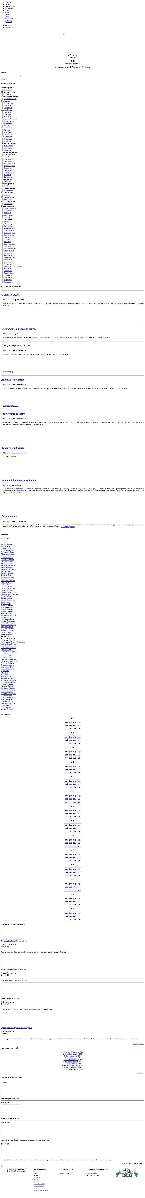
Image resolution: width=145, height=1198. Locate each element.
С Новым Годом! (10, 294)
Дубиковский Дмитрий (9, 594)
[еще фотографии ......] (10, 372)
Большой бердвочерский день (18, 480)
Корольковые (8, 255)
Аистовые (7, 117)
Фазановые (8, 141)
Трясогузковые (9, 230)
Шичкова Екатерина (8, 694)
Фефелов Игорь (6, 676)
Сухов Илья (5, 671)
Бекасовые (7, 168)
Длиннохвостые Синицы (13, 266)
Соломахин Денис (7, 667)
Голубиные (8, 186)
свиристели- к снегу (13, 413)
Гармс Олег (5, 584)
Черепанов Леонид (8, 690)
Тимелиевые (8, 262)
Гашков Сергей (6, 586)
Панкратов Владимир (9, 646)
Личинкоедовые (9, 233)
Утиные (6, 125)
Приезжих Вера (6, 657)
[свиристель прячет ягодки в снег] (2, 440)
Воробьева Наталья (8, 581)
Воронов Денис (6, 583)
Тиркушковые (9, 170)
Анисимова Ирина (7, 552)
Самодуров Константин (9, 661)
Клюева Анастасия (8, 621)
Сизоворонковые (10, 208)
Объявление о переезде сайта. (18, 328)
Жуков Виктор (6, 604)
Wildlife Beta (5, 546)
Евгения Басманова (8, 600)
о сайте (7, 4)
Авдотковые (8, 159)
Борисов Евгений (7, 567)
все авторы (5, 538)
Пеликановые (9, 103)
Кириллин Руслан (7, 617)
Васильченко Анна (7, 577)
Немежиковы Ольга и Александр (13, 642)
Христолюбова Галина (9, 682)
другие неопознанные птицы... (133, 1163)
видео (7, 10)
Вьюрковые (8, 280)
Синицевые (8, 271)
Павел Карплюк (71, 1056)
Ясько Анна (5, 705)
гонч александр (6, 707)
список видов (10, 6)
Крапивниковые (9, 248)
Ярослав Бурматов (71, 1062)
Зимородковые (9, 210)
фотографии (9, 8)
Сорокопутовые (9, 235)
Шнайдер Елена (6, 696)
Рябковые (7, 181)
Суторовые (8, 264)
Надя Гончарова (71, 1067)
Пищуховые (8, 275)
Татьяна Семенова (71, 1069)
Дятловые (7, 222)
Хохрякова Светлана (8, 680)
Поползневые (9, 273)
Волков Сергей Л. (7, 579)
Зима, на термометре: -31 (15, 345)
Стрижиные (8, 204)
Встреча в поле (10, 516)
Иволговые (8, 237)
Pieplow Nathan (6, 544)
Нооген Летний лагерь (9, 644)
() (14, 941)
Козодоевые (8, 199)
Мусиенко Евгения (8, 638)
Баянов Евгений (7, 558)
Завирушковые (9, 251)
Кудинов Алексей (7, 629)
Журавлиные (8, 146)
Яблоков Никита (7, 701)
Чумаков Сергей (7, 692)
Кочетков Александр (8, 625)
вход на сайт (9, 27)
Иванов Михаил (7, 606)
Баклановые (8, 108)
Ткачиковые (8, 277)
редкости (8, 20)
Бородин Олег (6, 571)
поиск (7, 16)
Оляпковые (8, 246)
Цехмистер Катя (7, 684)
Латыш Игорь (6, 632)
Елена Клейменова (71, 1054)
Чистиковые (8, 177)
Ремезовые (7, 268)
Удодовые (7, 217)
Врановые (7, 242)
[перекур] (2, 404)
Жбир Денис (5, 602)
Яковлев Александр (8, 703)
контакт (8, 14)
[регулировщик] (2, 472)
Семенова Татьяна (7, 663)
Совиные (7, 195)
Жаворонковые (9, 228)
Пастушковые (9, 148)
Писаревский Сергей (8, 648)
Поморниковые (9, 172)
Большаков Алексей (8, 565)
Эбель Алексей (6, 699)
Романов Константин (8, 659)
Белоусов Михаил (7, 560)
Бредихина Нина (7, 573)
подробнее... (139, 1073)
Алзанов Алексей (7, 548)
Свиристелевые (9, 244)
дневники (8, 22)
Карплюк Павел (6, 613)
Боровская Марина (7, 569)
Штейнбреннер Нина (8, 697)
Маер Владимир (7, 634)
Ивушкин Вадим (7, 607)
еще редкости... (138, 1044)
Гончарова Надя (6, 590)
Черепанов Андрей (8, 688)
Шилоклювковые (10, 163)
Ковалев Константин (8, 623)
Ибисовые (7, 114)
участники (9, 18)
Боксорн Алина (6, 563)
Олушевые (7, 105)
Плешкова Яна (6, 650)
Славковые (8, 253)
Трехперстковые (9, 155)
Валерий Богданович (71, 1065)
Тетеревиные (8, 139)
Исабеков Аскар (7, 609)
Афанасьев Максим (8, 554)
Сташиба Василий (7, 669)
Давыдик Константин (9, 592)
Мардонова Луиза (7, 636)
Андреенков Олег (7, 550)
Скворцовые (8, 239)
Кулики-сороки (9, 166)
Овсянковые (8, 282)
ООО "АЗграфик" (18, 1171)
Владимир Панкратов (71, 1052)
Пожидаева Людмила (8, 652)
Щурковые (7, 213)
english (7, 25)
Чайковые (7, 175)
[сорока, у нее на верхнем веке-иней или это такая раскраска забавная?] (2, 370)
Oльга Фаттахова (71, 1058)
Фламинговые (9, 121)
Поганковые (8, 94)
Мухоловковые (9, 257)
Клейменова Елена (8, 619)
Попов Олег (5, 653)
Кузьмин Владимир (8, 630)
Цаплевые (7, 112)
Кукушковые (8, 190)
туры (7, 12)
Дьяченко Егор (6, 596)
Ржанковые (8, 161)
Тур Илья (4, 673)
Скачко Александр (7, 665)
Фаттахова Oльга (7, 674)
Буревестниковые (10, 99)
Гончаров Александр (8, 588)
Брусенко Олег (6, 575)
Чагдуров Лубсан (7, 686)
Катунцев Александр (8, 615)
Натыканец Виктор (8, 640)
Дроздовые (8, 260)
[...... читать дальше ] (102, 337)
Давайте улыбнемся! (13, 379)
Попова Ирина (6, 655)
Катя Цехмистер (71, 1063)
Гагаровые (7, 90)
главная (8, 3)
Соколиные (8, 134)
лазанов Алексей (7, 709)
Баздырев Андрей (7, 556)
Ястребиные (8, 132)
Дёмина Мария (6, 598)
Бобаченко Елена (7, 562)
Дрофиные (7, 150)
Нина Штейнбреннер (71, 1060)
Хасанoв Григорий (7, 678)
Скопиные (7, 130)
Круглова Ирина (7, 627)
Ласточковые (8, 226)
